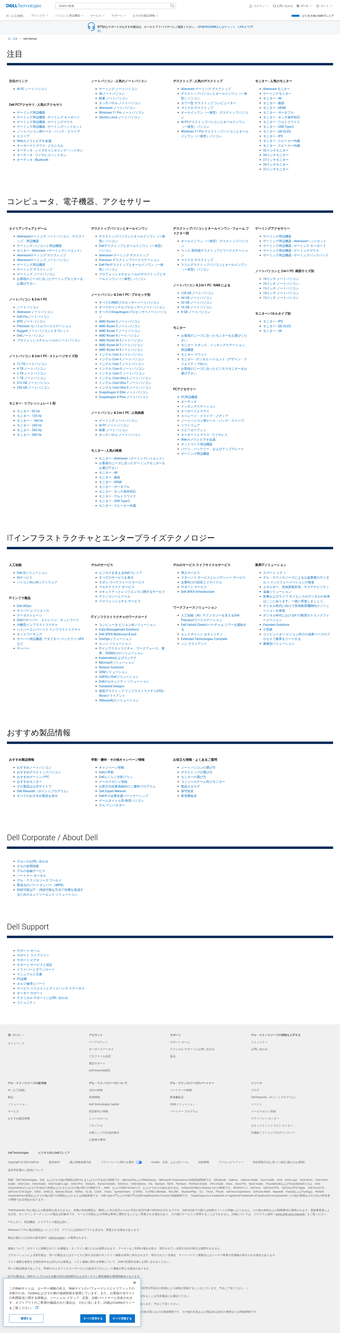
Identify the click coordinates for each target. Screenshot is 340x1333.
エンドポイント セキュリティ (202, 634)
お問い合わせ (259, 1049)
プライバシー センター (265, 1118)
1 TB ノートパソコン (31, 378)
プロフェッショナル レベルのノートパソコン (49, 340)
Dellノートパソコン (30, 335)
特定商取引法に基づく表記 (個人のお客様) (279, 1162)
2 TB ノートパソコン (31, 373)
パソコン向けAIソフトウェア (37, 582)
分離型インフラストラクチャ (37, 625)
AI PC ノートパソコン (32, 89)
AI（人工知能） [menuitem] (15, 15)
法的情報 (203, 1162)
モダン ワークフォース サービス (122, 582)
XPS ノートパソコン (31, 321)
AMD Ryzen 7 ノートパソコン (119, 331)
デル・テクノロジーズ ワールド (39, 880)
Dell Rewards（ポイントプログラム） (43, 791)
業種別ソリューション (279, 644)
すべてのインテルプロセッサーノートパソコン (132, 307)
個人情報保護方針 (80, 1162)
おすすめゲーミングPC (33, 777)
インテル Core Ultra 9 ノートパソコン (125, 387)
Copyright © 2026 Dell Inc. (24, 1162)
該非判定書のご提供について (26, 1170)
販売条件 (54, 1162)
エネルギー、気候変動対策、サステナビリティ (296, 587)
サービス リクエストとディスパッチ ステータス (51, 988)
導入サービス (190, 573)
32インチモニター (276, 150)
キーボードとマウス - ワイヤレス (204, 435)
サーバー (23, 648)
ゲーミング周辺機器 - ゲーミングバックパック (295, 255)
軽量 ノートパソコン (113, 98)
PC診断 (22, 979)
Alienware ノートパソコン (117, 108)
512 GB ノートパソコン (33, 383)
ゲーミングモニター (277, 93)
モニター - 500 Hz (29, 435)
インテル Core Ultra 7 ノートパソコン (125, 383)
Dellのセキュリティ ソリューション (124, 681)
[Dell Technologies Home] (24, 5)
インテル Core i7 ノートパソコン (122, 373)
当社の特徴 (96, 1090)
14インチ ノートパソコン (281, 293)
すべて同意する (122, 1318)
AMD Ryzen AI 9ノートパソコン (121, 350)
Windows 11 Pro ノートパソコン (121, 112)
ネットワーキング (29, 634)
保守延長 (187, 791)
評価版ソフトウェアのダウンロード (273, 1132)
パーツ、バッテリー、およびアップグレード (212, 449)
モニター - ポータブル (278, 112)
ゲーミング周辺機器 (31, 112)
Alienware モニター (276, 89)
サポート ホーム (28, 950)
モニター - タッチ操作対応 (281, 117)
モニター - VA (272, 331)
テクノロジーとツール (114, 596)
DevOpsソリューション (115, 639)
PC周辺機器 (189, 397)
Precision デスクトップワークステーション (129, 260)
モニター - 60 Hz (28, 411)
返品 (173, 1056)
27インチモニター (276, 160)
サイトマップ (16, 1043)
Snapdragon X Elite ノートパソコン (123, 392)
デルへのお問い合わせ (32, 861)
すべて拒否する (93, 1318)
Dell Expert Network (112, 791)
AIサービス (24, 577)
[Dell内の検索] (172, 6)
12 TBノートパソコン (32, 364)
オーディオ (189, 402)
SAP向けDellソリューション (119, 677)
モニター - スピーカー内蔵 (281, 141)
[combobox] (115, 6)
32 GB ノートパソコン (196, 302)
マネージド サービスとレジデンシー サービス (213, 577)
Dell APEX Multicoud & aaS (118, 634)
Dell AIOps (24, 606)
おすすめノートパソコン (34, 767)
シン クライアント (194, 644)
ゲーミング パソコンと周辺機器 (39, 246)
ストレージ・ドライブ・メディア (204, 416)
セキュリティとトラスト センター (272, 1125)
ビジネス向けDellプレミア (318, 15)
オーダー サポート (30, 993)
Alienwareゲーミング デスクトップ (41, 255)
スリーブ (23, 136)
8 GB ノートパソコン (196, 312)
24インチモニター (276, 164)
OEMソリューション (113, 672)
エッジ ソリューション (115, 644)
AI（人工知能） (17, 1090)
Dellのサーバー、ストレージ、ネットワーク (48, 620)
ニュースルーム (98, 1118)
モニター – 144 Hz (30, 420)
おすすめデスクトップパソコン (39, 772)
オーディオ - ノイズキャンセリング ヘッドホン (50, 150)
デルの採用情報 (28, 866)
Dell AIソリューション (32, 573)
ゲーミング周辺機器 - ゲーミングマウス (45, 122)
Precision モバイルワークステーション (44, 326)
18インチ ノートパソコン (281, 279)
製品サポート (97, 1063)
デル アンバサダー (112, 805)
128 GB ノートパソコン (197, 293)
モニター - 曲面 (273, 103)
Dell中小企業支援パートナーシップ (123, 796)
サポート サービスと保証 (34, 965)
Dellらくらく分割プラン (116, 777)
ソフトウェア (190, 425)
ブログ (255, 1090)
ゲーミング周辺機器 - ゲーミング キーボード (48, 117)
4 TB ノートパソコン (31, 369)
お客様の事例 (97, 1139)
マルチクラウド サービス (116, 587)
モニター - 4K (272, 98)
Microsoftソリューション (116, 662)
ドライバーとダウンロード (36, 969)
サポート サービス (194, 587)
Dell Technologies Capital (104, 1104)
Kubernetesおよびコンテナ (118, 658)
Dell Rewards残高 (99, 1070)
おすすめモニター (29, 782)
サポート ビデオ (28, 960)
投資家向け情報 (98, 1111)
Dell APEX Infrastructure (197, 592)
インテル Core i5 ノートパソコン (122, 369)
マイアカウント (98, 1042)
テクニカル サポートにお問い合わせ (42, 998)
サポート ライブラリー (33, 955)
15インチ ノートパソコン (281, 288)
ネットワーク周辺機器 (197, 444)
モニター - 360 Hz (29, 430)
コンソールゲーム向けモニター (203, 782)
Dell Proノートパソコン (33, 317)
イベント (256, 1104)
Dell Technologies (18, 1152)
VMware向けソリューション (119, 700)
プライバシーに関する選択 (118, 1162)
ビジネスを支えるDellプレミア (120, 573)
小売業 (268, 629)
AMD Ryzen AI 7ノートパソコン (121, 345)
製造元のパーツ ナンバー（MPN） (41, 885)
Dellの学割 (106, 772)
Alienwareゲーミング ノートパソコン (43, 260)
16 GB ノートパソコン (196, 307)
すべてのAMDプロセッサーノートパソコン (129, 302)
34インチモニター (276, 155)
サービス (13, 1111)
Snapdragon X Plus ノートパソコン (124, 397)
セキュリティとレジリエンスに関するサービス (132, 592)
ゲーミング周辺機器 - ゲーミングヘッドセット (49, 127)
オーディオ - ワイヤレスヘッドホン (42, 155)
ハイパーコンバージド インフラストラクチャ (49, 629)
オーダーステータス (101, 1049)
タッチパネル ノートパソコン (120, 103)
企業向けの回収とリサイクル (201, 582)
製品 (10, 1097)
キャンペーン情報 (111, 767)
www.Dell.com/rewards (290, 1214)
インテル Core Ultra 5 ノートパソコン (125, 378)
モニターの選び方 (193, 777)
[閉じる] (134, 1282)
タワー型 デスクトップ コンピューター (208, 103)
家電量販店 (189, 796)
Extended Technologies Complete (204, 639)
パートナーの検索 (181, 1090)
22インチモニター (276, 169)
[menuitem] (40, 15)
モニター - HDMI (274, 108)
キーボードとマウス (195, 411)
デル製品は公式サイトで (34, 786)
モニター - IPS (273, 136)
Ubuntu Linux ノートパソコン (119, 117)
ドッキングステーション (198, 406)
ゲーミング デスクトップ (34, 269)
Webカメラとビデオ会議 (34, 141)
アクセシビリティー (231, 1162)
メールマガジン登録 (113, 782)
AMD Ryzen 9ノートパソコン (119, 335)
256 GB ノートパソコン (33, 387)
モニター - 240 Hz (29, 425)
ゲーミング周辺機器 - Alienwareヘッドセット (294, 241)
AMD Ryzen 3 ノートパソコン (119, 321)
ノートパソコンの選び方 (198, 767)
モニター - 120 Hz (29, 416)
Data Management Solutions (119, 629)
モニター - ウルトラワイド (281, 122)
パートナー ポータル (31, 875)
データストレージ (29, 615)
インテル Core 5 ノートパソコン (121, 359)
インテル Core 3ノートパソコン (121, 354)
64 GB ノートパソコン (196, 298)
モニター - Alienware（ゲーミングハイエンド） (50, 250)
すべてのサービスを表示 (116, 577)
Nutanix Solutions (111, 667)
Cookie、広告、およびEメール (170, 1162)
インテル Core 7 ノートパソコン (121, 364)
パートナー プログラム (184, 1111)
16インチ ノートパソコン (281, 283)
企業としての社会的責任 (104, 1132)
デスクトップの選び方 (197, 772)
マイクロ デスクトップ (197, 108)
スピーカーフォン (193, 430)
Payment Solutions (276, 625)
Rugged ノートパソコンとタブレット (43, 331)
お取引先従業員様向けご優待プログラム (127, 786)
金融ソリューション (277, 592)
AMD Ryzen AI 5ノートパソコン (121, 340)
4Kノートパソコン (112, 93)
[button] (259, 5)
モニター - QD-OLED (277, 131)
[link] (283, 5)
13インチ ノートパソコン (281, 298)
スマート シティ (274, 573)
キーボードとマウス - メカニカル (40, 145)
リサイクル (96, 1125)
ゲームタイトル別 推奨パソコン (121, 800)
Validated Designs (111, 686)
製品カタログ (190, 786)
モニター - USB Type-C (278, 127)
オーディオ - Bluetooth (32, 160)
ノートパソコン (28, 307)
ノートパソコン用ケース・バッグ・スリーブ (48, 131)
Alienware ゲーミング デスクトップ (206, 89)
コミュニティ (26, 1002)
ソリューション (17, 1104)
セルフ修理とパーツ (31, 984)
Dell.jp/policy (57, 1237)
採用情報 (94, 1097)
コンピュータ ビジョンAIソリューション (127, 625)
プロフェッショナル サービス (120, 601)
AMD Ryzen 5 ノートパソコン (119, 326)
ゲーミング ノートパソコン (118, 89)
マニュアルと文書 (29, 974)
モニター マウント (194, 354)
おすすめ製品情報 (19, 1118)
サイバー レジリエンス (33, 610)
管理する (26, 1318)
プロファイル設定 (100, 1056)
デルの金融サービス (31, 871)
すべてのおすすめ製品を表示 (37, 796)
